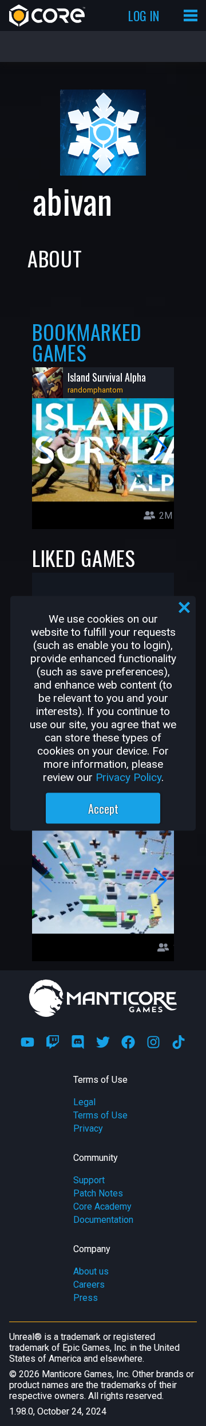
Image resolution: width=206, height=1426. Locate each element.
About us (91, 1271)
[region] (103, 713)
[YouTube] (27, 1042)
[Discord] (78, 1042)
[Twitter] (103, 1042)
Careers (89, 1284)
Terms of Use (100, 1115)
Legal (84, 1102)
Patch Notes (98, 1193)
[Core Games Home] (47, 15)
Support (89, 1180)
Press (85, 1297)
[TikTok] (178, 1042)
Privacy (88, 1128)
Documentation (103, 1219)
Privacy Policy (128, 776)
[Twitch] (53, 1042)
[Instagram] (153, 1042)
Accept (103, 808)
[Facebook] (128, 1042)
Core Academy (102, 1206)
